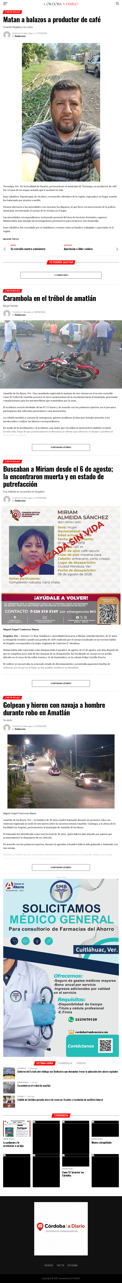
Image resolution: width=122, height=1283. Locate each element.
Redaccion (20, 36)
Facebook (48, 1265)
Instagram (73, 1265)
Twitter (60, 1265)
